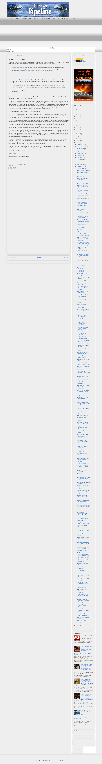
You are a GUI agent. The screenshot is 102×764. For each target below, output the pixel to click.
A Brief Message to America (81, 206)
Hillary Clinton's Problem (83, 557)
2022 (77, 114)
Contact (73, 18)
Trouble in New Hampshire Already (82, 586)
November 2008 (81, 146)
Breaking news (27, 18)
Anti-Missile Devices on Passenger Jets (82, 564)
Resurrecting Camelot (82, 212)
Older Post (66, 257)
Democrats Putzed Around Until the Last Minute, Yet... (83, 195)
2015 (77, 127)
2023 (77, 112)
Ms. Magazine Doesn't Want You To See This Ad (83, 455)
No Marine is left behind (83, 313)
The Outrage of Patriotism (83, 170)
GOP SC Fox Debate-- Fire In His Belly (82, 462)
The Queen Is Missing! (82, 415)
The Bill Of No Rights (82, 273)
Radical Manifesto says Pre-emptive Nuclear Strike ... (82, 288)
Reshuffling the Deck (82, 550)
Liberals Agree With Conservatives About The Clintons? (82, 226)
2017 (77, 123)
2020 (77, 116)
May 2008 (79, 159)
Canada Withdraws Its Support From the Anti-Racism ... (83, 277)
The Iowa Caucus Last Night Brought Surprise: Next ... (83, 575)
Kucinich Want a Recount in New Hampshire (83, 459)
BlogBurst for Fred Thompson (81, 471)
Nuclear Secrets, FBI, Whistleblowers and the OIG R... (83, 301)
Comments (11, 165)
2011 (77, 136)
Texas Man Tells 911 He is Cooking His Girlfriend (83, 517)
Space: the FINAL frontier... (81, 210)
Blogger (64, 760)
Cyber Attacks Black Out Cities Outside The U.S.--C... (83, 328)
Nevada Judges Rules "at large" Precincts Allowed (83, 363)
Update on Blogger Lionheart (81, 567)
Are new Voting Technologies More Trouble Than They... (82, 513)
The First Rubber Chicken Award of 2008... (83, 482)
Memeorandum (46, 18)
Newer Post (12, 257)
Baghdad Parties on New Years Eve (83, 618)
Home (10, 18)
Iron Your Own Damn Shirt (83, 510)
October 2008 (80, 148)
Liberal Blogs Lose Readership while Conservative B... (82, 605)
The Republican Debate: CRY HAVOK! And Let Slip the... (83, 544)
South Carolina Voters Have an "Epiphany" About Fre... (82, 446)
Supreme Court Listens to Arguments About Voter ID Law (83, 487)
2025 (77, 109)
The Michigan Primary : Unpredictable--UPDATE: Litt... (82, 399)
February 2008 (81, 166)
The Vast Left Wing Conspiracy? (81, 474)
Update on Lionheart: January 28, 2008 (82, 202)
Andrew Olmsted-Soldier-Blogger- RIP (83, 560)
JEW (78, 231)
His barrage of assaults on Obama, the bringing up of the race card (42, 131)
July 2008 (79, 155)
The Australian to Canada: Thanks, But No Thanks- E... (83, 333)
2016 (77, 125)
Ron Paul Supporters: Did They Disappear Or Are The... (83, 492)
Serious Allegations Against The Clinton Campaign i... (82, 306)
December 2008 (81, 144)
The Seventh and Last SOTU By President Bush (82, 190)
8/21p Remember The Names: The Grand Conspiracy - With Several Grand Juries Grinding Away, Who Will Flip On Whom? (83, 697)
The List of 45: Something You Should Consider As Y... (83, 479)
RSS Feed (65, 18)
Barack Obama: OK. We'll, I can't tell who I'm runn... (83, 296)
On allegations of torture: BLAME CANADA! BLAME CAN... (83, 324)
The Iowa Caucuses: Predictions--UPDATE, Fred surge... (83, 601)
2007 (77, 625)
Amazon (36, 18)
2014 (77, 129)
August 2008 (80, 153)
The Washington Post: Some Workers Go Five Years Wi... (83, 591)
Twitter (17, 18)
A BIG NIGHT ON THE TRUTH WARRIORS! (82, 583)
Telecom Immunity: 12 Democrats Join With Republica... (82, 239)
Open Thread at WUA (82, 280)
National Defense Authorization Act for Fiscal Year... (82, 260)
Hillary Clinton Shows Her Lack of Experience (83, 614)
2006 (77, 627)
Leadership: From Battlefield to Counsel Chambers (83, 419)
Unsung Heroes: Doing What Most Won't (82, 437)
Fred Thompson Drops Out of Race (82, 292)
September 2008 (81, 151)
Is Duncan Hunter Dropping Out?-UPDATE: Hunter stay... (83, 522)
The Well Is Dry (80, 176)
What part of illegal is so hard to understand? (83, 310)
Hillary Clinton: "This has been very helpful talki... (83, 234)
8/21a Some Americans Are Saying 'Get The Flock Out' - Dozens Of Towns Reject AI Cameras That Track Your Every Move (83, 668)
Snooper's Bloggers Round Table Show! (82, 186)
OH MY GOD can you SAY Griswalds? (83, 382)
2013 (77, 131)
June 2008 (80, 157)
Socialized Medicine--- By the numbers (83, 199)
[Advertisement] (51, 33)
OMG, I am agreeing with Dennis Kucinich (83, 341)
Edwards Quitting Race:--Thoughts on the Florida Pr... (83, 180)
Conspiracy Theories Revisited (82, 431)
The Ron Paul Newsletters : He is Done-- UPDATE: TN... (83, 506)
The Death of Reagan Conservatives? (82, 173)
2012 (77, 134)
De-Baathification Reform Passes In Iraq (83, 450)
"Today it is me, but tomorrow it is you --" (82, 571)
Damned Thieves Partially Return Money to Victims (83, 247)
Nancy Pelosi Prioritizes (82, 379)
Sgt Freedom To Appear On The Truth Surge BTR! (83, 256)
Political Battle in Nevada (83, 434)
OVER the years (15, 67)
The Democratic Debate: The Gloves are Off (83, 547)
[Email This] (9, 168)
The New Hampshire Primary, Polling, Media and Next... (83, 497)
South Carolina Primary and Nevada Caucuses (83, 319)
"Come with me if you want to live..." (82, 283)
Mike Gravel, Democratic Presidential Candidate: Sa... (83, 530)
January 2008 (80, 168)
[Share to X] (12, 168)
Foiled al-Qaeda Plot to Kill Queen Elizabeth (82, 423)
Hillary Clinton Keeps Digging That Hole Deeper (82, 427)
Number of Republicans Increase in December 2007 (83, 610)
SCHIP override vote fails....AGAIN (82, 264)
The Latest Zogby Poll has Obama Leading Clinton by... (83, 221)
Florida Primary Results (82, 183)
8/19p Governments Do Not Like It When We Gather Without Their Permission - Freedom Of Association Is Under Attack (83, 682)
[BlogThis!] (11, 168)
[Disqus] (39, 191)
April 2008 (79, 162)
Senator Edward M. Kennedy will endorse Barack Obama (25, 79)
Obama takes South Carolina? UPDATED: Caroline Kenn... (83, 216)
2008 (77, 142)
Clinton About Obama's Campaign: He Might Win (82, 442)
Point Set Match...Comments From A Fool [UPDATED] (82, 269)
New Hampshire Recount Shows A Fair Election (83, 243)
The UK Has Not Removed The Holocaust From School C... (83, 372)
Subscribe (56, 18)
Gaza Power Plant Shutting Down (81, 315)
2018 (77, 120)
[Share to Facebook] (14, 168)
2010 (77, 138)
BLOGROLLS (80, 229)
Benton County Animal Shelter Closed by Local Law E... (83, 404)
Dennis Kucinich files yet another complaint (83, 337)
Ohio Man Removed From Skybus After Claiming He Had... (83, 345)
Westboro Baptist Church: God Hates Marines (83, 391)
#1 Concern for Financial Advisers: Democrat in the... (83, 408)
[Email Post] (25, 164)
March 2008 (80, 164)
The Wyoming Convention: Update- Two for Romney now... (83, 554)
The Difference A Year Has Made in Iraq (82, 353)
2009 (77, 140)
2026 (77, 107)
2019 (77, 118)
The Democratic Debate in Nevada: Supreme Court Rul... (83, 387)
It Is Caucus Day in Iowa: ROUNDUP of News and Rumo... (83, 596)
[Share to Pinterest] (15, 168)
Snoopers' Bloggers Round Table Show (82, 356)
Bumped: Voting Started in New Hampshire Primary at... (83, 502)
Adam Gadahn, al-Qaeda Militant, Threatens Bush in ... (83, 539)
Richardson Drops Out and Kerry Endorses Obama (82, 467)
